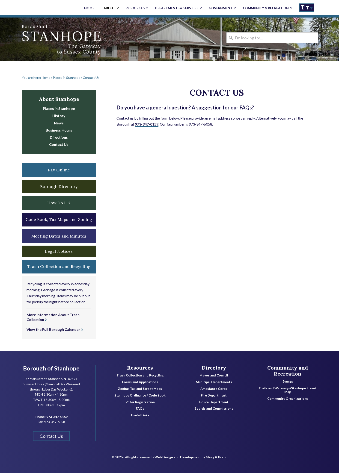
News (59, 123)
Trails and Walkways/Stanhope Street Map (288, 390)
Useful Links (140, 415)
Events (287, 381)
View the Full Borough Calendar (53, 329)
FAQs (140, 408)
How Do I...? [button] (58, 203)
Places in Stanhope (59, 108)
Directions (59, 137)
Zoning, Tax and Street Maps (140, 389)
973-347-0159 (146, 124)
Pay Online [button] (59, 170)
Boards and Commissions (213, 408)
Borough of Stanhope (34, 39)
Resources (140, 368)
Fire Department (214, 395)
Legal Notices (59, 251)
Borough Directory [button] (59, 186)
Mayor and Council (213, 375)
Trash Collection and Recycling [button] (58, 266)
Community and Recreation (287, 371)
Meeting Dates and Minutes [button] (58, 236)
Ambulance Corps (213, 389)
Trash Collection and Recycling (140, 375)
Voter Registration (140, 402)
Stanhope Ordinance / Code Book (140, 395)
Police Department (214, 402)
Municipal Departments (214, 382)
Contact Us (58, 144)
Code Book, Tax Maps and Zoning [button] (59, 219)
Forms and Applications (140, 382)
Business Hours (59, 130)
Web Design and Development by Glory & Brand (191, 457)
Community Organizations (287, 398)
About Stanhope (59, 99)
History (58, 115)
